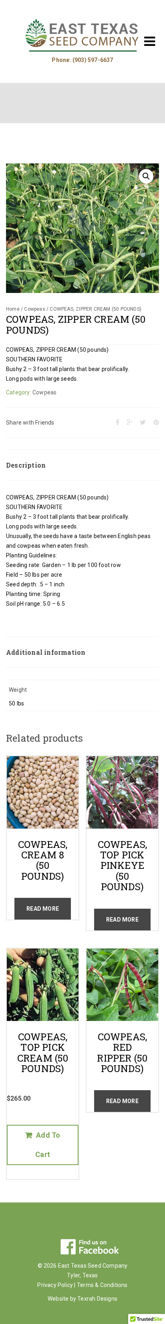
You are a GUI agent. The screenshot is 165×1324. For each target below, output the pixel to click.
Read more (42, 908)
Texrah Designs (97, 1298)
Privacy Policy (55, 1285)
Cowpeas (34, 309)
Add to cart (47, 1145)
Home (13, 309)
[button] (146, 176)
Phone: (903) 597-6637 (82, 60)
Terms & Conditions (102, 1285)
